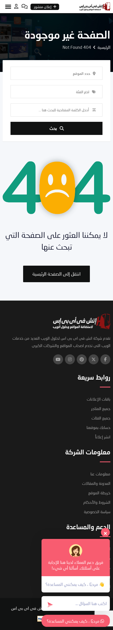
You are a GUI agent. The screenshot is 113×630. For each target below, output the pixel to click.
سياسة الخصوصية (97, 511)
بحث (53, 128)
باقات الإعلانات (98, 399)
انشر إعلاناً (102, 436)
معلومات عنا (100, 473)
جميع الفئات (100, 418)
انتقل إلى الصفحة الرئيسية (56, 274)
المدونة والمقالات (96, 483)
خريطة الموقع (99, 492)
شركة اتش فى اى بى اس (33, 608)
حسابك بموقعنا (98, 427)
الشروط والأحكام (96, 502)
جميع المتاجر (100, 408)
